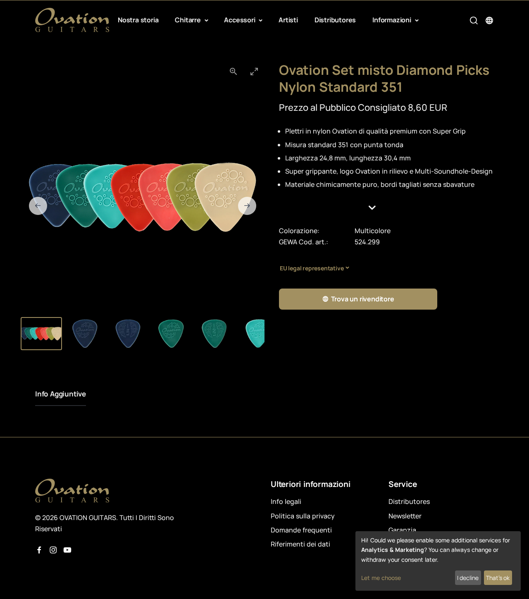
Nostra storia (138, 19)
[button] (386, 207)
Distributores (335, 19)
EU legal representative (311, 268)
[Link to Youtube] (67, 550)
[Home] (72, 20)
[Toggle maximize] (254, 71)
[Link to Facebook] (39, 550)
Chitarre (188, 19)
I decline (468, 578)
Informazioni (392, 19)
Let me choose (381, 578)
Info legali (286, 501)
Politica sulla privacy (303, 515)
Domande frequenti (301, 530)
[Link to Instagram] (53, 550)
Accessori (240, 19)
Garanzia (402, 530)
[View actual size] (233, 71)
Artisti (288, 19)
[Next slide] (247, 206)
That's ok (498, 578)
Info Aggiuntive (60, 394)
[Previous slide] (38, 206)
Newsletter (405, 515)
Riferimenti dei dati (300, 544)
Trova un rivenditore (362, 298)
